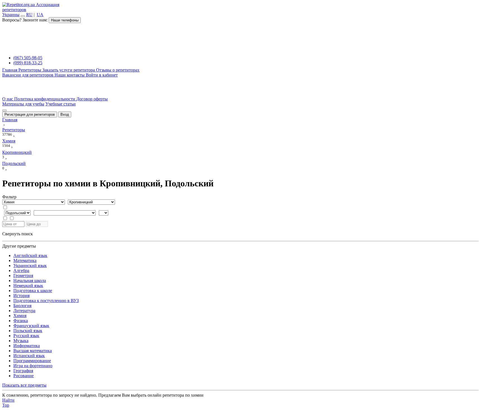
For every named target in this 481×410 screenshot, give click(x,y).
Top (5, 405)
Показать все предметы (24, 385)
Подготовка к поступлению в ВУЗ (46, 300)
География (23, 370)
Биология (22, 305)
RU (29, 14)
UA (40, 14)
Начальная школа (29, 280)
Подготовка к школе (32, 290)
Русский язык (26, 335)
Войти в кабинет (102, 75)
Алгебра (21, 270)
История (21, 295)
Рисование (23, 375)
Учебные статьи (60, 104)
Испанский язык (29, 355)
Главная (10, 70)
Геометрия (23, 275)
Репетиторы (30, 70)
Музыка (20, 340)
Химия (19, 315)
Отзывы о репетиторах (117, 70)
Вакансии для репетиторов (28, 75)
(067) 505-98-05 (27, 57)
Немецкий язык (28, 285)
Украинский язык (30, 265)
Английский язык (30, 255)
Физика (20, 320)
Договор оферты (92, 99)
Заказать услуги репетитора (69, 70)
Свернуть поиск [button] (17, 233)
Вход (64, 114)
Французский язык (31, 325)
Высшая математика (32, 350)
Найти (8, 400)
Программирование (32, 360)
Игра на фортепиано (32, 365)
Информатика (26, 345)
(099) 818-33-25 (27, 62)
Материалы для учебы (23, 104)
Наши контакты (70, 75)
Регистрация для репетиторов (29, 114)
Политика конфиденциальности (45, 99)
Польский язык (27, 330)
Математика (24, 260)
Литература (24, 310)
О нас (8, 99)
